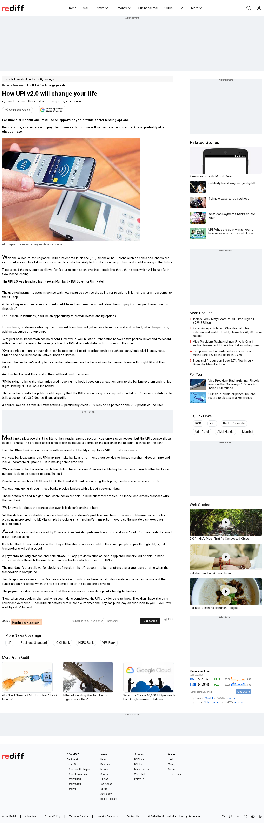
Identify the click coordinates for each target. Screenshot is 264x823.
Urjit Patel (202, 432)
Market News (141, 769)
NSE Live (139, 764)
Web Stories (200, 505)
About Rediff (9, 816)
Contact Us (133, 816)
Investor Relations (107, 816)
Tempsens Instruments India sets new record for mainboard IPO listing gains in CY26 (227, 353)
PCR (198, 423)
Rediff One (73, 764)
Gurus (168, 8)
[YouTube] (253, 817)
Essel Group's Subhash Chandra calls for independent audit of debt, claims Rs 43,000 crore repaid (227, 332)
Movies (104, 769)
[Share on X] (230, 817)
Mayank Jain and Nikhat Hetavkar (25, 101)
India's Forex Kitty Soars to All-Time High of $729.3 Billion (223, 321)
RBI (212, 423)
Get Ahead (106, 784)
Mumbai (247, 432)
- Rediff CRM (74, 784)
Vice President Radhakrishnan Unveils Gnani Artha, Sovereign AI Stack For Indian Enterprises (226, 343)
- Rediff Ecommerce (78, 774)
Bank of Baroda (234, 423)
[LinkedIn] (260, 817)
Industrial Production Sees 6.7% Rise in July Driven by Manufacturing (223, 362)
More (194, 8)
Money (122, 8)
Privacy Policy (52, 816)
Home (72, 8)
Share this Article (19, 109)
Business (18, 85)
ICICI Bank (62, 643)
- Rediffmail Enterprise (79, 769)
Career (171, 769)
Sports (104, 774)
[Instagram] (245, 817)
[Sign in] (259, 8)
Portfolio (139, 779)
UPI (10, 643)
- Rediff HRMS (74, 779)
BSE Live (139, 759)
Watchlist (139, 774)
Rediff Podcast (108, 798)
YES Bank (108, 643)
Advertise (30, 816)
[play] (226, 522)
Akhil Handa (225, 432)
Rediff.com (163, 816)
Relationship (175, 774)
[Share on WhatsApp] (223, 817)
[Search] (248, 8)
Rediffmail (73, 759)
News (100, 8)
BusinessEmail (148, 8)
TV (181, 8)
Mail (85, 8)
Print (170, 619)
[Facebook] (238, 817)
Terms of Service (78, 816)
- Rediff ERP (73, 789)
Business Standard (34, 643)
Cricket (104, 779)
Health (171, 759)
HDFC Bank (86, 643)
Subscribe (150, 621)
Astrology (106, 794)
